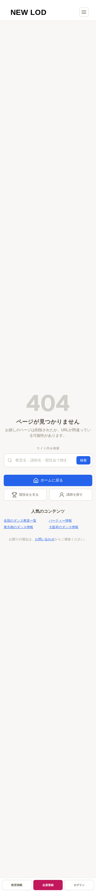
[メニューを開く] (84, 12)
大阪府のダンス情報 (63, 527)
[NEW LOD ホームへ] (28, 12)
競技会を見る (29, 494)
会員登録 (48, 885)
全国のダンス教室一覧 (20, 520)
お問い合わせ (45, 539)
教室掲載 (16, 885)
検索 (83, 460)
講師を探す (74, 494)
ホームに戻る (52, 480)
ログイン (79, 885)
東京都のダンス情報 (18, 527)
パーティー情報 (60, 520)
